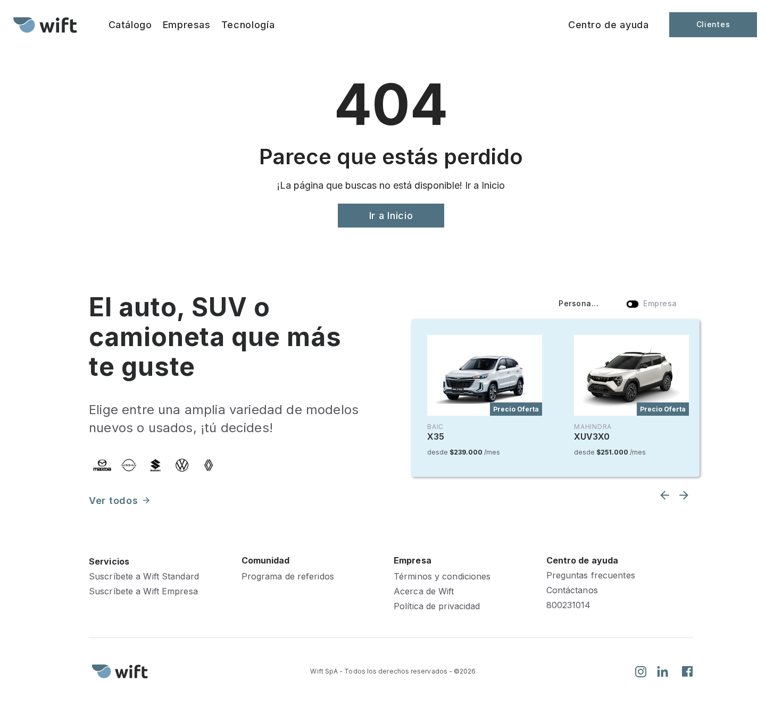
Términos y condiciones (442, 576)
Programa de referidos (288, 576)
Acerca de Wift (424, 591)
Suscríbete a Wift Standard (144, 576)
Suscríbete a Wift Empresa (143, 591)
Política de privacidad (437, 606)
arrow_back (664, 495)
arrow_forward (146, 500)
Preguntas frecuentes (590, 575)
